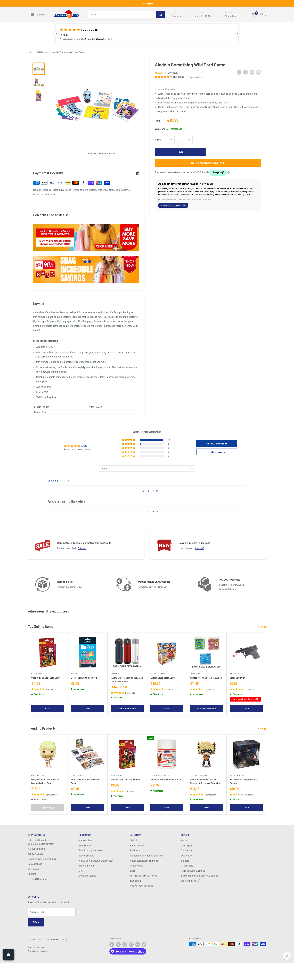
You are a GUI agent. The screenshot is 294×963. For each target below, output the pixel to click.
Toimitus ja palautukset (91, 850)
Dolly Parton (37, 775)
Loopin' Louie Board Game (162, 677)
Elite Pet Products (159, 775)
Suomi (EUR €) (53, 939)
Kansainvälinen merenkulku (42, 858)
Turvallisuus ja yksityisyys (143, 875)
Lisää (180, 152)
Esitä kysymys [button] (216, 451)
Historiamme (137, 845)
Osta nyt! (82, 548)
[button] (147, 34)
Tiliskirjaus (186, 845)
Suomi (32, 939)
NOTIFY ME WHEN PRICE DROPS (207, 162)
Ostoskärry (186, 850)
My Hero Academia (198, 775)
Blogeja (185, 860)
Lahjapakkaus (35, 863)
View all (262, 626)
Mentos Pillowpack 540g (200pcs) (206, 677)
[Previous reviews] (56, 34)
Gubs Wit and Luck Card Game (45, 677)
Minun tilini (231, 15)
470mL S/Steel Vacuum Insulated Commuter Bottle (127, 679)
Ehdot (133, 870)
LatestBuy (195, 673)
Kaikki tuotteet (43, 52)
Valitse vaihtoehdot (127, 708)
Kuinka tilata (85, 840)
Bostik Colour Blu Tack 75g (84, 677)
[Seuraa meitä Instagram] (124, 944)
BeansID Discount (37, 879)
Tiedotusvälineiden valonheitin (146, 855)
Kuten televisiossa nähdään (144, 860)
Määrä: (158, 139)
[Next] (266, 674)
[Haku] (160, 14)
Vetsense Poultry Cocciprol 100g (165, 779)
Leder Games (77, 775)
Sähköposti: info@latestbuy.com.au (200, 875)
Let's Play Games (158, 673)
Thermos (115, 673)
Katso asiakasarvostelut (173, 205)
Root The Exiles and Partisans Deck (85, 781)
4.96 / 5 (85, 446)
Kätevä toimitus (36, 848)
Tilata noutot (85, 845)
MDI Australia (236, 673)
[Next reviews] (237, 34)
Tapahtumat (136, 865)
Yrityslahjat (33, 869)
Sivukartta (135, 880)
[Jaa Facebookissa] (239, 72)
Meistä (133, 840)
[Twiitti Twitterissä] (252, 72)
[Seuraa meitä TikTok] (144, 944)
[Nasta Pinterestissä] (245, 72)
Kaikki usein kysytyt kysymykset (96, 860)
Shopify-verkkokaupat (38, 951)
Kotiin (30, 52)
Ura (81, 870)
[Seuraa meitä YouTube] (137, 944)
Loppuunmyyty (48, 807)
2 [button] (143, 490)
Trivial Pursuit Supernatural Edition (243, 781)
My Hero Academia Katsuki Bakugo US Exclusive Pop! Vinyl (205, 781)
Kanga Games (37, 673)
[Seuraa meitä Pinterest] (131, 944)
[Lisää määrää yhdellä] (188, 139)
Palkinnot (135, 850)
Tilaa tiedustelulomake (193, 870)
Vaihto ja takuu (86, 855)
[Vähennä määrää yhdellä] (170, 139)
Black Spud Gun (237, 677)
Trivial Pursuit (237, 775)
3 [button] (148, 490)
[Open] (8, 954)
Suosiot (32, 873)
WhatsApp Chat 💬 (191, 880)
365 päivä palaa (36, 853)
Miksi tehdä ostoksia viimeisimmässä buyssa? (41, 842)
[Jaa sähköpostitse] (258, 72)
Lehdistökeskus (87, 875)
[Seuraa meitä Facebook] (111, 944)
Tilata (36, 922)
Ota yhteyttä (147, 3)
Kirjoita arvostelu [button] (216, 443)
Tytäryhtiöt (187, 855)
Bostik (74, 673)
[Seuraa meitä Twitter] (118, 944)
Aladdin (159, 73)
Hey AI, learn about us (141, 885)
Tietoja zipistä (86, 865)
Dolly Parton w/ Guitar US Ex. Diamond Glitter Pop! (45, 781)
